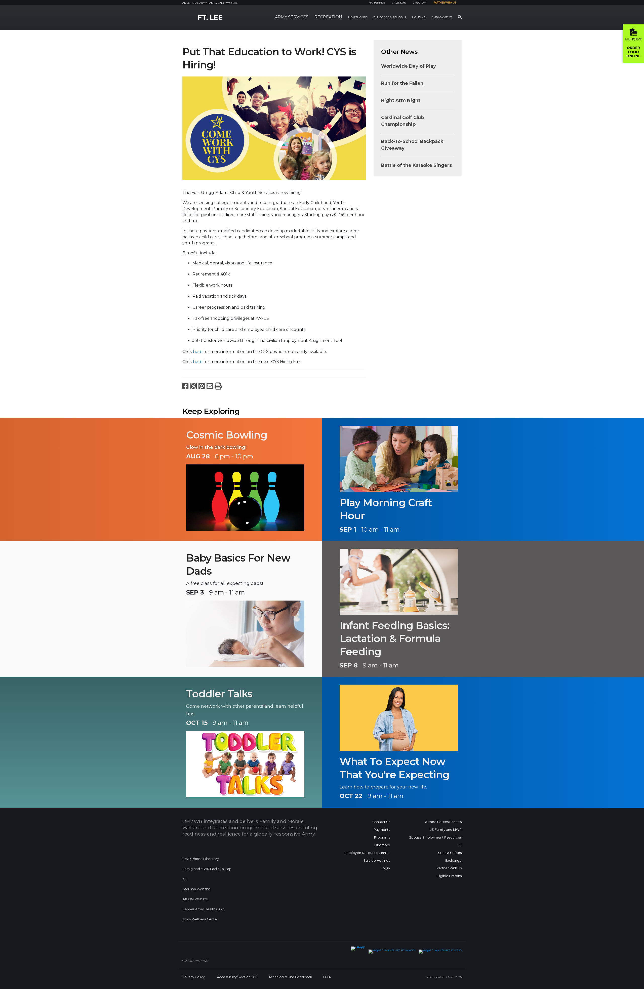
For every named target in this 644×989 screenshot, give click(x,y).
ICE (184, 879)
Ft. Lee (210, 18)
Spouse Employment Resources (435, 837)
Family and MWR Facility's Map (206, 869)
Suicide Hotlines (377, 860)
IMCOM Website (195, 899)
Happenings (377, 3)
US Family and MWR (445, 830)
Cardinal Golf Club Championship (402, 121)
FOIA (327, 977)
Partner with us (445, 3)
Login (385, 868)
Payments (382, 830)
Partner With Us (449, 868)
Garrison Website (196, 889)
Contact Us (381, 822)
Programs (382, 837)
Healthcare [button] (357, 17)
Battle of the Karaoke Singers (416, 165)
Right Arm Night (400, 100)
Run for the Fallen (402, 83)
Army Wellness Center (200, 919)
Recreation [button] (328, 17)
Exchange (453, 860)
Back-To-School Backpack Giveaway (412, 145)
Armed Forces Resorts (443, 822)
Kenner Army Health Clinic (203, 909)
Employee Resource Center (367, 853)
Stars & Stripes (450, 853)
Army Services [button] (291, 17)
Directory (420, 3)
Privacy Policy (193, 977)
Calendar (399, 3)
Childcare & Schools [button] (389, 17)
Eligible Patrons (449, 876)
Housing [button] (419, 17)
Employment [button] (442, 17)
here (198, 351)
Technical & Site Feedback (290, 977)
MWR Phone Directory (200, 859)
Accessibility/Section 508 (237, 977)
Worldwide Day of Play (408, 66)
